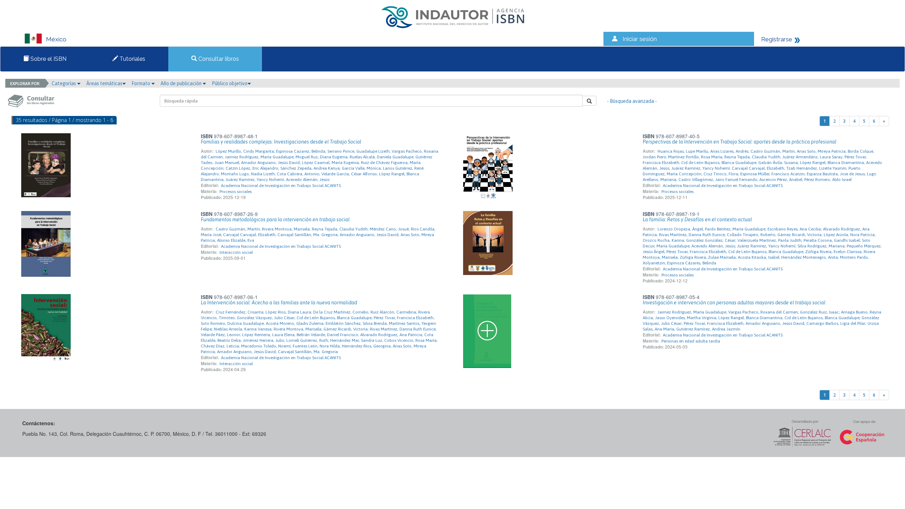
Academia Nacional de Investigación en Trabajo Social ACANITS (281, 185)
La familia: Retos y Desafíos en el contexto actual (697, 219)
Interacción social (236, 252)
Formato (141, 83)
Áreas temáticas (104, 83)
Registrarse (776, 39)
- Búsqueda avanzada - (632, 101)
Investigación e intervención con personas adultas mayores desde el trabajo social (734, 302)
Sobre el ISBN (47, 58)
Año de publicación (181, 83)
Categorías (64, 83)
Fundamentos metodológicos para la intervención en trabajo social (275, 219)
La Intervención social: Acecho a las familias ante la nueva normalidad (279, 302)
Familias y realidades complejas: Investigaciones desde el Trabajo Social (281, 142)
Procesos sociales (236, 191)
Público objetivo (229, 83)
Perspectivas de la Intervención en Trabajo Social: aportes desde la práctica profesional (739, 142)
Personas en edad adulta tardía (690, 341)
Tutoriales (131, 58)
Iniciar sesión (640, 38)
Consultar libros (218, 58)
